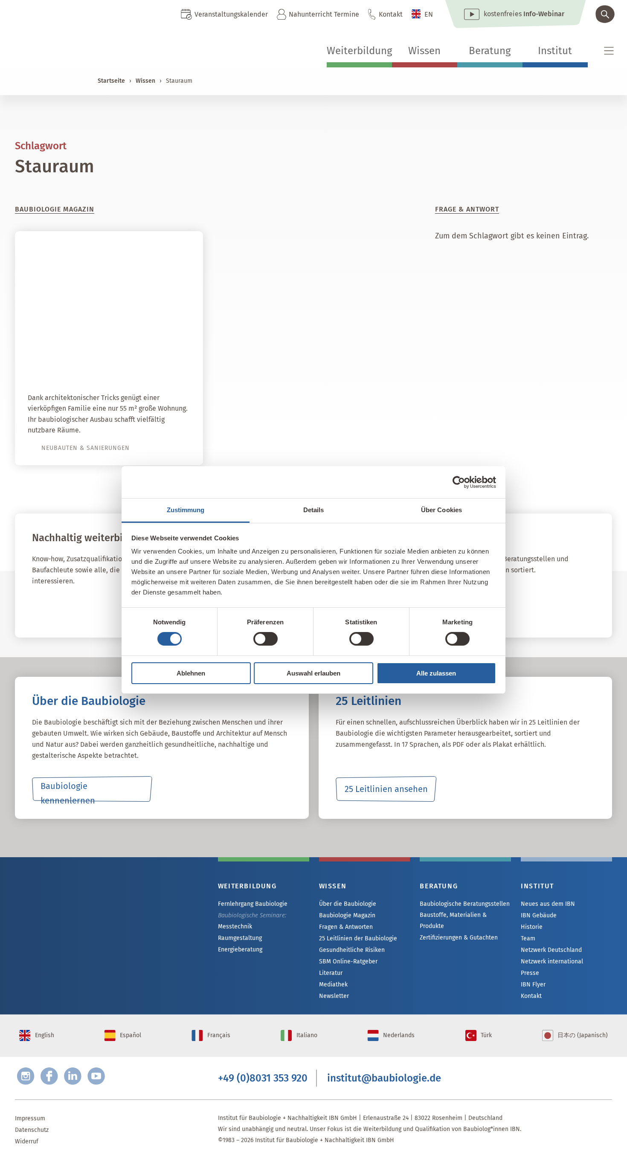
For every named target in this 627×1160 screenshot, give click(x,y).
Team (528, 938)
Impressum (30, 1118)
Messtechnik (235, 926)
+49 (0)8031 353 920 (263, 1078)
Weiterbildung (359, 50)
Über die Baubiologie (347, 904)
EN (428, 14)
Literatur (331, 973)
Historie (532, 927)
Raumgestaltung (240, 938)
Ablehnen (191, 673)
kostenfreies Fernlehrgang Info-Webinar (100, 917)
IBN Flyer (533, 984)
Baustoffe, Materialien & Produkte (453, 920)
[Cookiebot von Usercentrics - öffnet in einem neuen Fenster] (458, 482)
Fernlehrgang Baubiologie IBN (101, 608)
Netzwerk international (552, 961)
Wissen (424, 50)
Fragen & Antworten (346, 927)
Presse (530, 973)
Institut (555, 50)
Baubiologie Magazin (347, 915)
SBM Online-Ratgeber (348, 961)
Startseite (111, 80)
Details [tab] (313, 509)
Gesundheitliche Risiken (352, 950)
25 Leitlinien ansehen (386, 789)
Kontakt (391, 14)
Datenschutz (32, 1130)
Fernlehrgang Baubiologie (252, 904)
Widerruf (26, 1141)
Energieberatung (240, 949)
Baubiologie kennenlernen (68, 791)
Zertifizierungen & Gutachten (459, 937)
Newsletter (334, 996)
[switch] (265, 639)
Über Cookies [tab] (441, 509)
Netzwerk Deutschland (551, 950)
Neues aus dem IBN (548, 904)
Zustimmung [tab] (186, 509)
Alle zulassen (436, 673)
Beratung (490, 50)
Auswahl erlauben (313, 673)
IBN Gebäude (539, 915)
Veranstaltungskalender (231, 14)
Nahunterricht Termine (324, 14)
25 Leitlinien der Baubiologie (358, 938)
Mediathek (333, 984)
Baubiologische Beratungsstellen (465, 904)
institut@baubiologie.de (384, 1078)
